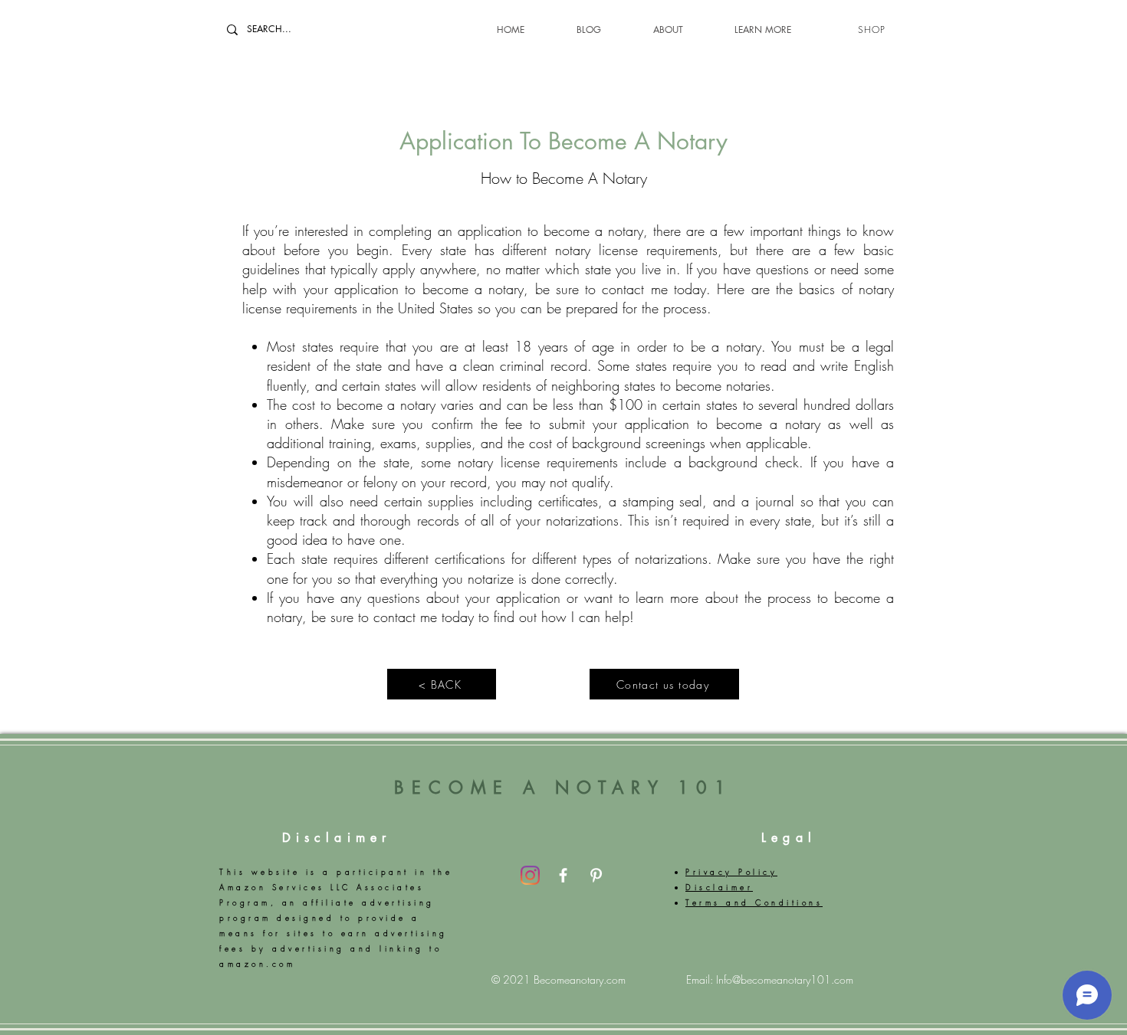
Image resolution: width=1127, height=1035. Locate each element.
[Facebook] (563, 875)
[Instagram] (530, 875)
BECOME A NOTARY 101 (563, 787)
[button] (745, 29)
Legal (788, 838)
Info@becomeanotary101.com (784, 979)
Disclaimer (337, 838)
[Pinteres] (596, 875)
